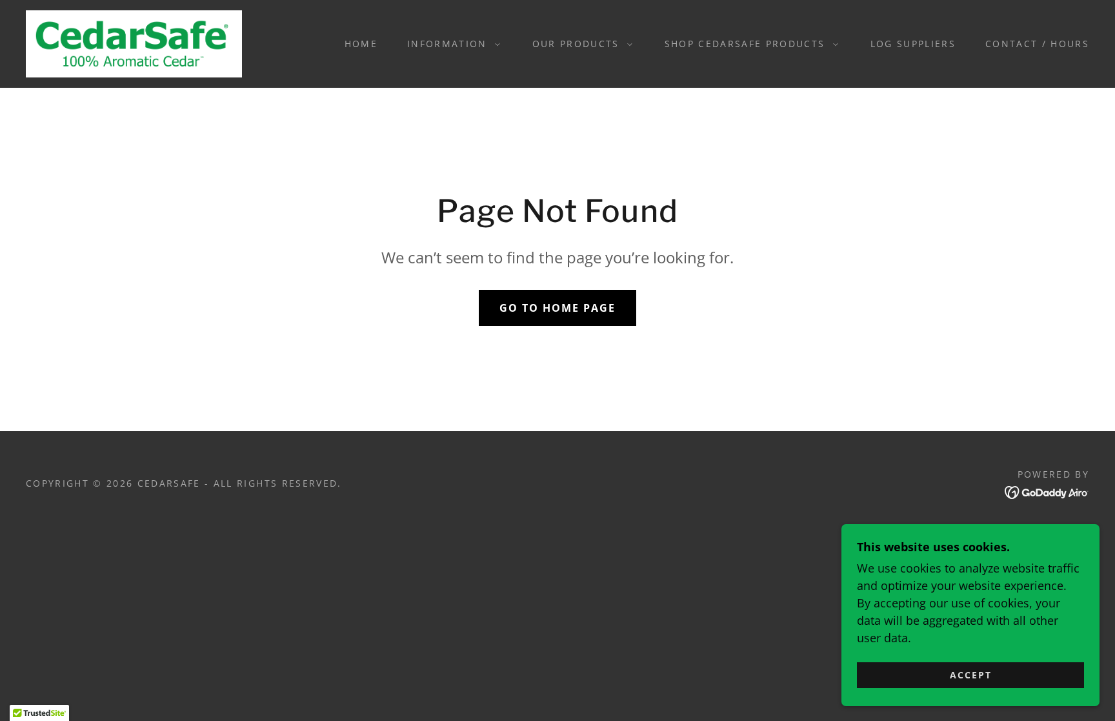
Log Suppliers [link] (913, 43)
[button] (450, 44)
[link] (134, 42)
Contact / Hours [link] (1037, 43)
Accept (971, 675)
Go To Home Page (557, 308)
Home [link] (361, 43)
